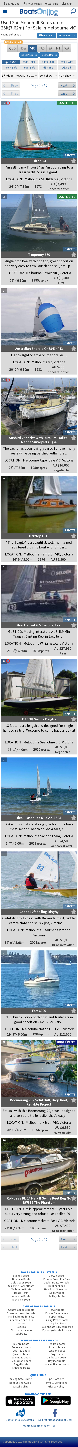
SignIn (68, 3)
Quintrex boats (21, 1354)
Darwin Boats (57, 1275)
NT (58, 48)
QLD (12, 48)
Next (63, 85)
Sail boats (21, 1333)
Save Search (68, 35)
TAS (42, 48)
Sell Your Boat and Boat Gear (55, 1420)
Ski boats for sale (21, 1330)
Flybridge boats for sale (56, 1330)
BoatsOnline (31, 1441)
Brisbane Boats (21, 1279)
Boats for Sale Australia (20, 1420)
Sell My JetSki (56, 1296)
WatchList (53, 3)
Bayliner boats (56, 1361)
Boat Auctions (56, 1286)
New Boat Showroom (56, 1289)
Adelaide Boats (21, 1296)
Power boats (56, 1310)
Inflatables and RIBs (21, 1320)
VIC (32, 48)
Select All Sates (29, 54)
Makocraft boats (21, 1361)
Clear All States (49, 54)
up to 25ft (10, 62)
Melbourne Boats (21, 1289)
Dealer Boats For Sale (57, 1282)
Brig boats (57, 1354)
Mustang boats (21, 1367)
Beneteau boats (21, 1347)
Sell (12, 3)
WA (66, 48)
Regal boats (21, 1364)
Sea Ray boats (21, 1350)
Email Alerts (48, 35)
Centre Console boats (21, 1310)
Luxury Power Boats (57, 1320)
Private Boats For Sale (56, 1279)
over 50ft (29, 67)
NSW (22, 48)
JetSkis (21, 1327)
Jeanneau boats (21, 1357)
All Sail (66, 67)
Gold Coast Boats (21, 1282)
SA (50, 48)
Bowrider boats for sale (21, 1313)
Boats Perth (21, 1293)
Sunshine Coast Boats (21, 1286)
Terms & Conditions (55, 1382)
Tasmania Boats (21, 1299)
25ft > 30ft (29, 62)
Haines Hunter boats (57, 1364)
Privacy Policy (56, 1386)
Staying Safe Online (20, 1379)
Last (63, 93)
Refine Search (13, 41)
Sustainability (20, 1386)
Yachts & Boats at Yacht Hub (39, 1426)
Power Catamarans (56, 1313)
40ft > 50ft (11, 67)
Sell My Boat (56, 1293)
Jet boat (21, 1323)
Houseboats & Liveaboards (57, 1327)
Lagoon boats (57, 1350)
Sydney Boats (21, 1275)
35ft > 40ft (67, 62)
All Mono (48, 67)
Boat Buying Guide (20, 1382)
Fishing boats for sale (21, 1316)
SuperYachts (56, 1316)
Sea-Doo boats (57, 1344)
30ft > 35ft (48, 62)
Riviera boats (21, 1344)
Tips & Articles (55, 1379)
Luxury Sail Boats (57, 1323)
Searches (34, 3)
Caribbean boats (57, 1357)
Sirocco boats (56, 1347)
